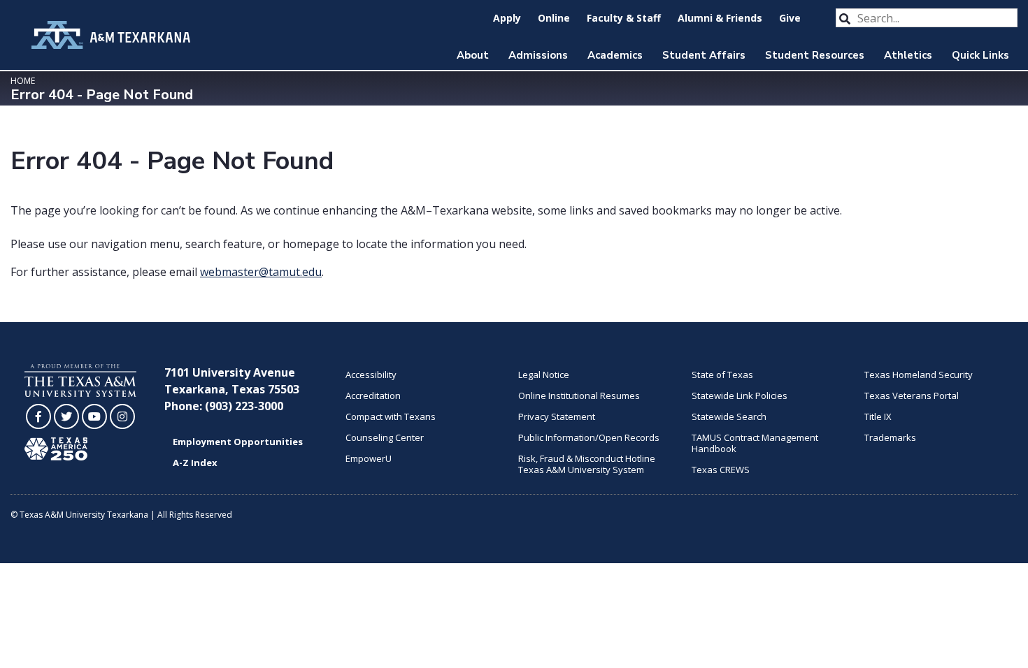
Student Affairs (703, 55)
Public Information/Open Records (588, 437)
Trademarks (890, 437)
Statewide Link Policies (739, 395)
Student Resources (814, 55)
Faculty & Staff (624, 17)
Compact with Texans (390, 416)
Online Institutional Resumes (579, 395)
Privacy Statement (556, 416)
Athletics (908, 55)
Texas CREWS (721, 469)
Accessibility (371, 374)
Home (22, 81)
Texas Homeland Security (918, 374)
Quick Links (980, 55)
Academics (615, 55)
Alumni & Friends (720, 17)
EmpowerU (368, 458)
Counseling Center (384, 437)
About (473, 55)
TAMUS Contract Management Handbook (755, 443)
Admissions (538, 55)
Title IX (878, 416)
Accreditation (373, 395)
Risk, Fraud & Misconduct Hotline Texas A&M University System (586, 464)
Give (790, 17)
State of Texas (722, 374)
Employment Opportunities (238, 441)
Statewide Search (729, 416)
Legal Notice (543, 374)
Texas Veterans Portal (911, 395)
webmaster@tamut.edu (261, 271)
